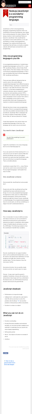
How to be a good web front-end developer (10, 362)
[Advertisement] (17, 368)
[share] (5, 353)
